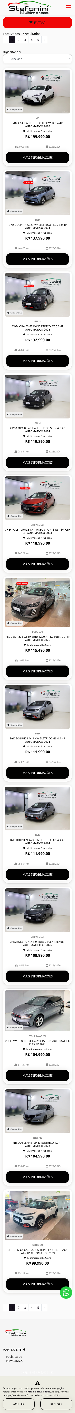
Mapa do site (12, 1349)
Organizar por (12, 52)
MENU (68, 7)
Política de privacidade (14, 1359)
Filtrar (40, 23)
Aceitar (18, 1404)
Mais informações (37, 157)
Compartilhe (16, 109)
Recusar (56, 1404)
